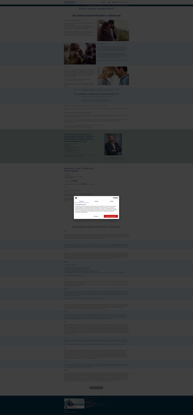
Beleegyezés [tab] (81, 201)
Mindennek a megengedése (111, 216)
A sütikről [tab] (111, 201)
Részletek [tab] (96, 201)
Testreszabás (95, 216)
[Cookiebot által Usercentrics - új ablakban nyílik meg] (113, 198)
